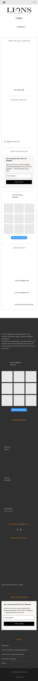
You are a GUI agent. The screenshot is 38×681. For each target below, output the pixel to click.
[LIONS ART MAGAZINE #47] (19, 64)
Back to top (19, 677)
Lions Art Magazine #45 (22, 292)
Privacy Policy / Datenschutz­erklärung (12, 654)
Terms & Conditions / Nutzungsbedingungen (14, 650)
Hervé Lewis (8, 511)
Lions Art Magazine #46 (22, 280)
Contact (3, 663)
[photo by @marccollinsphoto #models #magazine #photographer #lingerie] (19, 208)
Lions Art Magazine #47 (19, 261)
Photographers (8, 508)
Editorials (7, 447)
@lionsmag (15, 197)
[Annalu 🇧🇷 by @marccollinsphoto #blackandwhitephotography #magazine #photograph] (29, 208)
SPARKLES (21, 27)
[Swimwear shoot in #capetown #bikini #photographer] (29, 218)
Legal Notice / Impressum (9, 659)
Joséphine (7, 480)
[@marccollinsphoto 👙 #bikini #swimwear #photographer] (19, 229)
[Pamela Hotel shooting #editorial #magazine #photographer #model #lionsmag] (19, 218)
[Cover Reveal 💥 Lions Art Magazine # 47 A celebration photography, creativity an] (8, 208)
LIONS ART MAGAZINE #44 (24, 304)
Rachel (6, 449)
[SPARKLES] (8, 27)
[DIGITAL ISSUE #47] (19, 122)
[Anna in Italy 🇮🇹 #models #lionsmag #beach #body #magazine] (8, 218)
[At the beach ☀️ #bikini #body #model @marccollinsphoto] (8, 229)
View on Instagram (20, 237)
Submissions (5, 645)
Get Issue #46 (19, 90)
